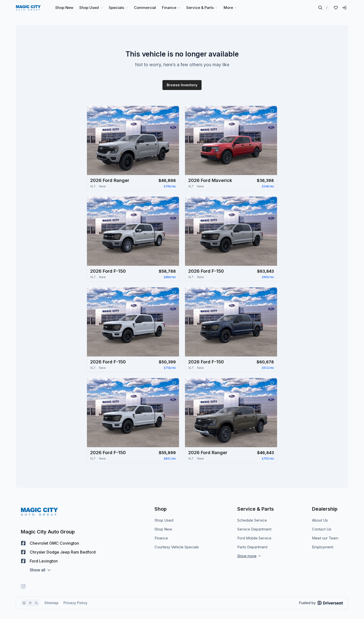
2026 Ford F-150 (108, 271)
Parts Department (252, 547)
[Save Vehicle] (174, 111)
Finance (161, 538)
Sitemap (51, 603)
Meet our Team (325, 538)
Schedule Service (252, 520)
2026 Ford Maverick (210, 180)
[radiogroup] (30, 603)
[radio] (24, 603)
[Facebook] (23, 543)
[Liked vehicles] (336, 8)
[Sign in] (344, 8)
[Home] (28, 8)
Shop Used (164, 520)
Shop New (163, 529)
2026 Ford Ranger (109, 180)
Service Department (254, 529)
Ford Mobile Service (254, 538)
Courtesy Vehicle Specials (177, 547)
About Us (320, 520)
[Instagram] (23, 586)
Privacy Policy (75, 603)
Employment (322, 547)
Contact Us (321, 529)
